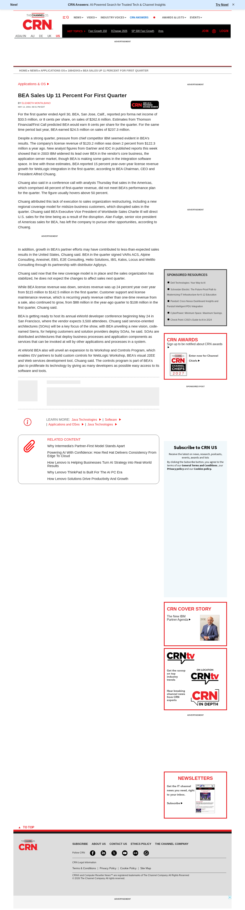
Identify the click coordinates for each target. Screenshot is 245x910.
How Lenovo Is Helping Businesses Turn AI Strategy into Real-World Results (99, 464)
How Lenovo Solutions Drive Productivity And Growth (87, 479)
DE (41, 36)
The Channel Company (171, 843)
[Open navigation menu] (66, 17)
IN (24, 36)
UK (49, 36)
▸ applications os (51, 70)
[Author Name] (28, 399)
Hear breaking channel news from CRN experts (176, 695)
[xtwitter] (113, 852)
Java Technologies (85, 419)
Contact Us (118, 843)
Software (111, 419)
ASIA (18, 36)
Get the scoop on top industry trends (176, 675)
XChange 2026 (119, 31)
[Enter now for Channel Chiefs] (180, 374)
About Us (99, 843)
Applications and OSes (64, 424)
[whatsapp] (146, 852)
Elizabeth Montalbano (36, 103)
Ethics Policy (141, 843)
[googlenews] (135, 852)
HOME (23, 70)
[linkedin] (103, 852)
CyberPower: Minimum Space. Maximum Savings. (196, 313)
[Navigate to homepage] (37, 30)
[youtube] (124, 852)
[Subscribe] (205, 812)
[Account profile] (214, 31)
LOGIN (224, 31)
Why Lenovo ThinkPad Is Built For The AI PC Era (84, 472)
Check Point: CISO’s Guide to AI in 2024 (191, 319)
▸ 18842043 (72, 70)
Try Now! (222, 4)
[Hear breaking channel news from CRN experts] (205, 697)
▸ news (32, 70)
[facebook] (92, 852)
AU (32, 36)
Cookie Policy (128, 868)
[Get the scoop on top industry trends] (205, 677)
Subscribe (173, 803)
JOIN (205, 31)
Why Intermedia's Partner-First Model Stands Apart (86, 446)
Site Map (145, 868)
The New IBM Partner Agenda (177, 618)
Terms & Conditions (84, 868)
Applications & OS (32, 84)
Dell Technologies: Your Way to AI (188, 282)
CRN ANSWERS (139, 17)
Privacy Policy (108, 868)
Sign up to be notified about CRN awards (194, 344)
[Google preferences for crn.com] (145, 104)
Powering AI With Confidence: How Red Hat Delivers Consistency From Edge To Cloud (101, 454)
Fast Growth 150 (97, 31)
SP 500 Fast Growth (142, 31)
